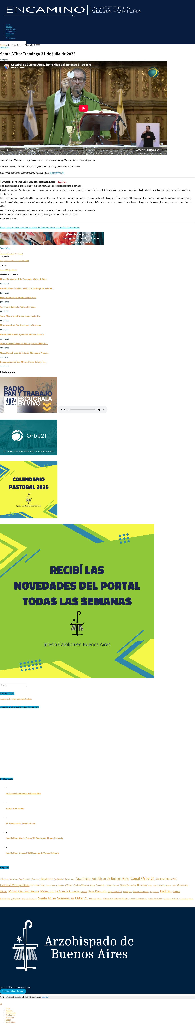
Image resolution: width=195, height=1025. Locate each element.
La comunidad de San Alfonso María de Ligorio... (23, 362)
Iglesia (150, 885)
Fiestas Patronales (128, 885)
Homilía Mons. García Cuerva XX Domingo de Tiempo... (27, 288)
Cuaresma (60, 885)
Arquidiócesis (46, 879)
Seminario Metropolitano (115, 898)
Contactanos (10, 38)
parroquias (127, 891)
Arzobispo (10, 33)
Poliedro (176, 891)
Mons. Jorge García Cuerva (60, 891)
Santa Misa (5, 248)
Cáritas (68, 885)
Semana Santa (95, 898)
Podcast (166, 891)
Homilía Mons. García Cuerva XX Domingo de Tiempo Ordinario (34, 838)
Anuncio (9, 27)
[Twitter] (1, 1004)
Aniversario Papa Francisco (19, 879)
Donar (8, 36)
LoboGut (45, 997)
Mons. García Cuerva (23, 891)
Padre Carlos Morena (15, 808)
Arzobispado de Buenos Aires (64, 879)
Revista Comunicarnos (29, 899)
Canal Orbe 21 (57, 173)
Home (8, 24)
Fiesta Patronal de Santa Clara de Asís (18, 297)
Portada (3, 45)
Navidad (84, 892)
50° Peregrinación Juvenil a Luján (20, 823)
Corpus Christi (50, 885)
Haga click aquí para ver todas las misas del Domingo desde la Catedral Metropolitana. (40, 227)
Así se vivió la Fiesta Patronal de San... (18, 307)
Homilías (142, 885)
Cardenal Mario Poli (166, 879)
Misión (3, 891)
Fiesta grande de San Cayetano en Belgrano (20, 325)
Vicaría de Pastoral (171, 899)
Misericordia (11, 29)
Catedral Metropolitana (14, 885)
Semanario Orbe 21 (72, 898)
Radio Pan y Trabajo (10, 898)
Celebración (10, 31)
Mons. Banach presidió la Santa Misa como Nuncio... (24, 353)
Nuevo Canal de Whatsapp (13, 991)
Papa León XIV (115, 891)
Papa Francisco (97, 891)
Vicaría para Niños (186, 899)
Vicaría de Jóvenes (155, 899)
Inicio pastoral (159, 885)
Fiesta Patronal (112, 885)
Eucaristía (100, 885)
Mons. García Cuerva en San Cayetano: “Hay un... (24, 343)
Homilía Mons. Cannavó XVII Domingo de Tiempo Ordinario (32, 853)
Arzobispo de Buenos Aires (110, 878)
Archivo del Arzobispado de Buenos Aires (23, 793)
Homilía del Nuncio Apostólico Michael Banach (22, 334)
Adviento (4, 879)
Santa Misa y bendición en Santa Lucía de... (20, 316)
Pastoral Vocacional (141, 891)
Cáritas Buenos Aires (84, 885)
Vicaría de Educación (137, 899)
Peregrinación (154, 892)
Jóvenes (168, 885)
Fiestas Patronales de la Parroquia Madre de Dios (23, 279)
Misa (174, 885)
